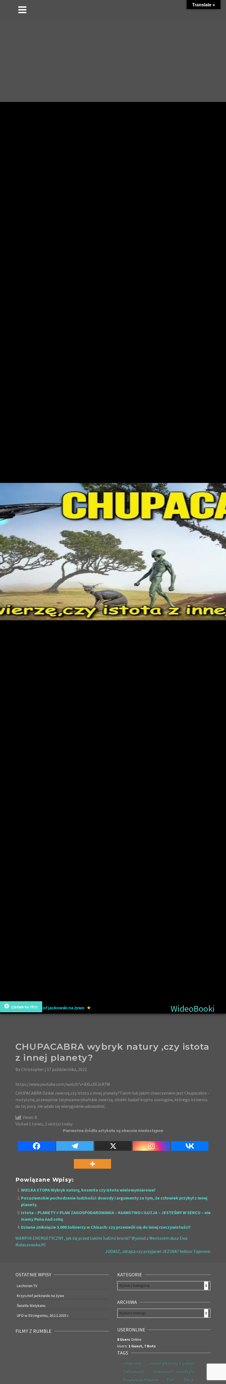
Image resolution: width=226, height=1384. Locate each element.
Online (129, 1339)
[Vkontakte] (189, 1143)
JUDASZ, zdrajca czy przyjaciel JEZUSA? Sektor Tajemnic (158, 1251)
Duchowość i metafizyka (173, 1371)
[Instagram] (151, 1143)
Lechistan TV (27, 1285)
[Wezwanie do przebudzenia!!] (97, 1345)
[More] (92, 1160)
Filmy (188, 1379)
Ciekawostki (132, 1371)
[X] (113, 1143)
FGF (170, 1379)
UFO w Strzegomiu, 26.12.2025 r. (43, 1315)
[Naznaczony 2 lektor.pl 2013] (80, 1345)
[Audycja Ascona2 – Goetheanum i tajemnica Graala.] (62, 1363)
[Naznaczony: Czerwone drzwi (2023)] (44, 1345)
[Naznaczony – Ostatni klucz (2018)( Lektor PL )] (62, 1345)
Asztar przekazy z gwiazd (172, 1362)
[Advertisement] (113, 60)
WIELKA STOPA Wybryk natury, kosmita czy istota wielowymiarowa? (88, 1190)
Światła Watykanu (31, 1305)
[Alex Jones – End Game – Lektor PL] (44, 1363)
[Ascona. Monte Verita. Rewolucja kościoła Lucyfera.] (80, 1363)
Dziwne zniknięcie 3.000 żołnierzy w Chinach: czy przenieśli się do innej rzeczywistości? (106, 1227)
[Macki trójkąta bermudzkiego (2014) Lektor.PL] (27, 1345)
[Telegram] (74, 1143)
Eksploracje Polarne (139, 1379)
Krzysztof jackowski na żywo (40, 1295)
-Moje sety (131, 1362)
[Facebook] (36, 1143)
